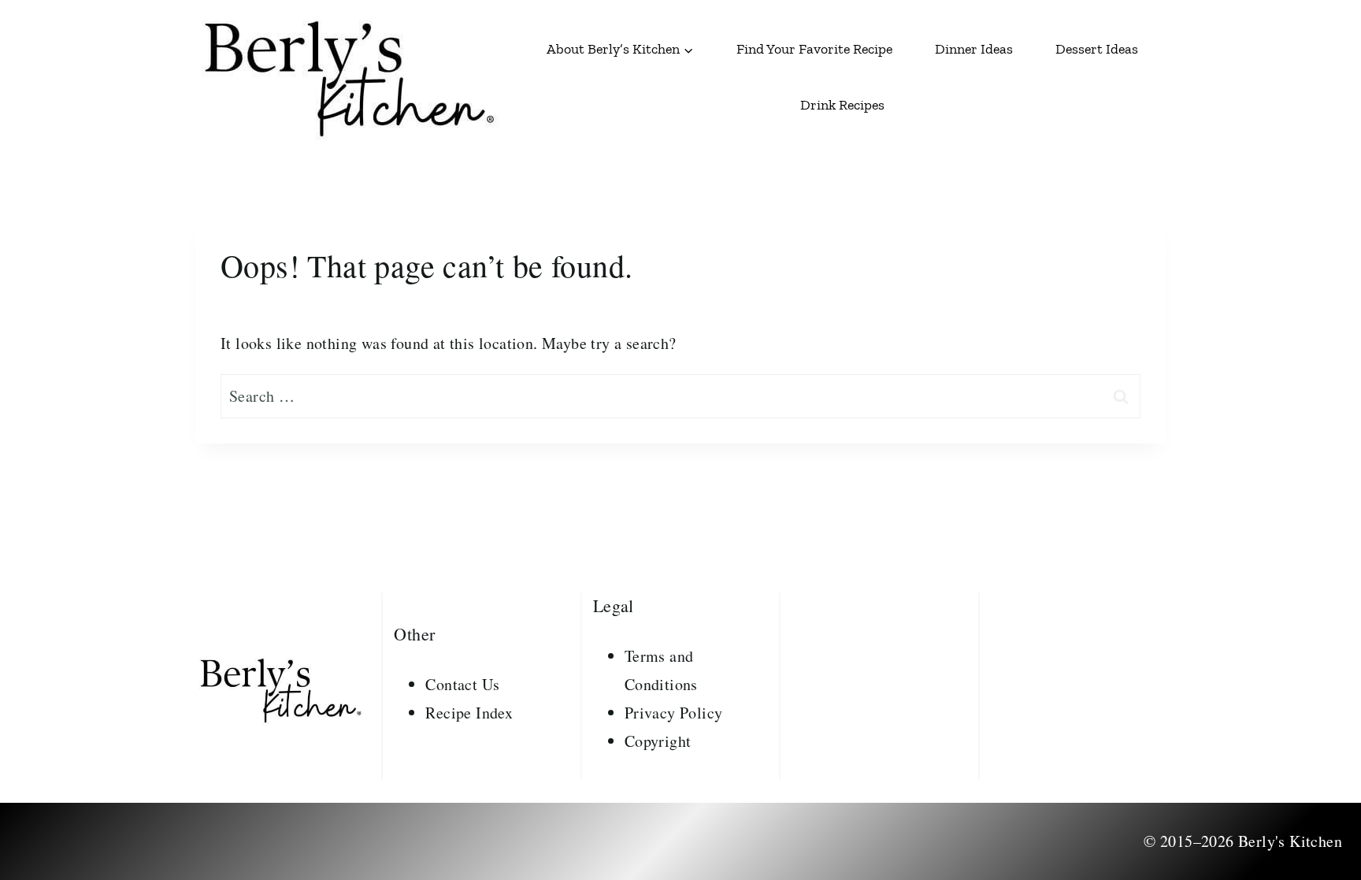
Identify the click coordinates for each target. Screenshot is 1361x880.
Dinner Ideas (974, 49)
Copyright (658, 741)
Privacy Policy (674, 712)
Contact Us (462, 684)
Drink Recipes (842, 104)
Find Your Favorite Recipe (814, 49)
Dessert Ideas (1096, 49)
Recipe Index (469, 712)
